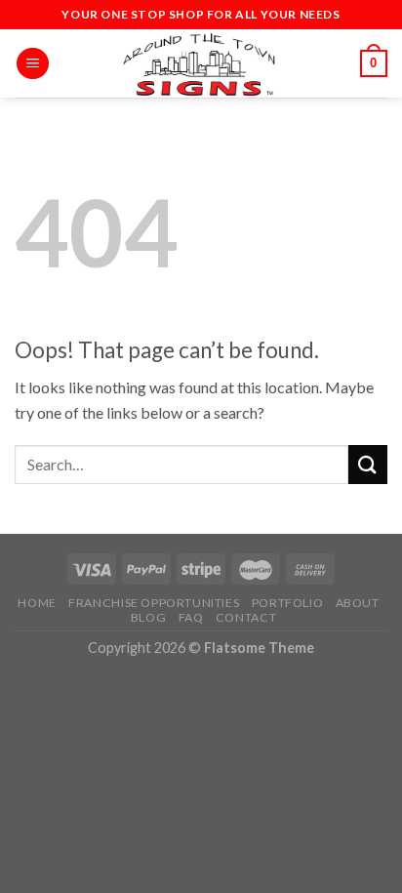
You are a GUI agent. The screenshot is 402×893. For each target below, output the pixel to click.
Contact (246, 617)
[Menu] (33, 64)
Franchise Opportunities (153, 602)
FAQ (191, 617)
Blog (148, 617)
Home (37, 602)
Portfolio (288, 602)
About (358, 602)
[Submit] (367, 464)
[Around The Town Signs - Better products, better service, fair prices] (201, 63)
